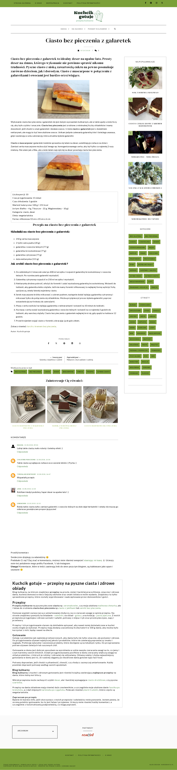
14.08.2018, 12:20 (29, 489)
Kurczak (142, 327)
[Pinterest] (149, 3)
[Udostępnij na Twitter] (56, 343)
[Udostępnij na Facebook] (48, 343)
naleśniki (59, 615)
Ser (153, 356)
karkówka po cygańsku (53, 690)
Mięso (151, 247)
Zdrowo (146, 367)
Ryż (145, 356)
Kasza (152, 322)
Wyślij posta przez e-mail (21, 368)
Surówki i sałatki (148, 270)
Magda (20, 445)
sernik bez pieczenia (90, 608)
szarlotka (17, 682)
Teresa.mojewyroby (26, 474)
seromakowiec (71, 605)
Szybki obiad (135, 276)
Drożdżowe (135, 310)
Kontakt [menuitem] (68, 3)
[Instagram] (155, 3)
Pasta (144, 345)
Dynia (146, 310)
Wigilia (145, 362)
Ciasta (47, 372)
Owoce (80, 372)
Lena (19, 489)
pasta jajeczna (104, 615)
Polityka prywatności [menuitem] (88, 3)
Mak (131, 333)
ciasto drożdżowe (96, 680)
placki (86, 690)
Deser (56, 372)
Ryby (132, 264)
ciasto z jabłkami (67, 608)
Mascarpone (68, 372)
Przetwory (135, 259)
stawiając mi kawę (93, 560)
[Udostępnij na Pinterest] (65, 343)
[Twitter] (160, 3)
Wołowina (134, 367)
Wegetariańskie (137, 281)
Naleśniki (134, 345)
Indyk (142, 316)
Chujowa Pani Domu (26, 460)
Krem (132, 327)
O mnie (108, 755)
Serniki (133, 270)
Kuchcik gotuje (23, 331)
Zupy (150, 281)
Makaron (141, 333)
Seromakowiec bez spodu (145, 219)
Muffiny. (147, 339)
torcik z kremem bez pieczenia (41, 326)
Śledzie (145, 373)
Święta (154, 287)
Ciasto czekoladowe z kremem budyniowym (145, 124)
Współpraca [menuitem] (52, 3)
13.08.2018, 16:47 (44, 474)
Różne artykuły (145, 264)
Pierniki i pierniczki (139, 350)
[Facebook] (144, 3)
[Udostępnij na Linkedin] (73, 343)
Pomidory (156, 350)
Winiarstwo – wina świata (145, 157)
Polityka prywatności (89, 755)
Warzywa (134, 362)
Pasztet (154, 345)
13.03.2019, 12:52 (34, 503)
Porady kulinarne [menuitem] (97, 29)
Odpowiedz (22, 451)
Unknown (21, 503)
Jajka (132, 322)
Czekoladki (145, 305)
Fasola (156, 310)
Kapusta (142, 322)
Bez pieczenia (35, 372)
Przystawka (149, 259)
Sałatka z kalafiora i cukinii (51, 360)
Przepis (90, 372)
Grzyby (133, 316)
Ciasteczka (145, 242)
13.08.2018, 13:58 (43, 460)
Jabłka (152, 316)
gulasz (78, 615)
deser (57, 680)
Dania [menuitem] (64, 29)
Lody (152, 327)
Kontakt (69, 755)
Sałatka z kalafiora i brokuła (145, 188)
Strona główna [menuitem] (22, 3)
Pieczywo (153, 253)
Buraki (133, 305)
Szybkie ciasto (103, 372)
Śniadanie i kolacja (139, 287)
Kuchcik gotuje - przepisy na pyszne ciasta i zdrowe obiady (49, 766)
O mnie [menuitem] (38, 3)
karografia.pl (167, 764)
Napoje (133, 253)
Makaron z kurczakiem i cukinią (80, 360)
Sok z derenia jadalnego (145, 92)
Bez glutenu (20, 372)
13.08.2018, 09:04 (31, 445)
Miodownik (135, 339)
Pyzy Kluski (135, 356)
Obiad (142, 253)
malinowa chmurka (107, 605)
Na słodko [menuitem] (77, 29)
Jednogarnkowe (137, 247)
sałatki (94, 690)
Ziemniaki (134, 373)
